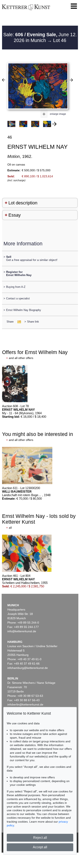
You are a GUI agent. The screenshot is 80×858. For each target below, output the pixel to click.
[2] (3, 80)
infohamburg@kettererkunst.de (27, 668)
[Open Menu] (74, 6)
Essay (14, 215)
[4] (71, 80)
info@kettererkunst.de (21, 631)
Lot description (22, 202)
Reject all (40, 837)
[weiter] (54, 124)
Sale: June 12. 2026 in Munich (40, 37)
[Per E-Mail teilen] (18, 321)
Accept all (40, 847)
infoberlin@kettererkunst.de (25, 704)
